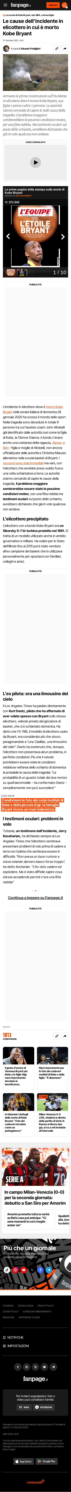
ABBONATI (53, 5)
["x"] (32, 1270)
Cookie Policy (10, 1311)
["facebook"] (40, 1270)
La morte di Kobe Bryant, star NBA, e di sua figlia (30, 15)
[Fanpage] (35, 1379)
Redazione (8, 1317)
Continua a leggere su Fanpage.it (35, 898)
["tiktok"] (7, 1270)
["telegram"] (49, 1270)
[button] (65, 48)
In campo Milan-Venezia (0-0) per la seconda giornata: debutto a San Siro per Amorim (35, 1197)
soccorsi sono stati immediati (23, 463)
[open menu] (4, 5)
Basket (6, 1027)
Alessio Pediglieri (30, 48)
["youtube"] (23, 1270)
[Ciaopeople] (35, 1482)
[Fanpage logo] (21, 5)
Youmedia (8, 1305)
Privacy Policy (46, 1305)
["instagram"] (15, 1270)
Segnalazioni (25, 1305)
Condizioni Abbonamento (37, 1311)
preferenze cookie (29, 1317)
